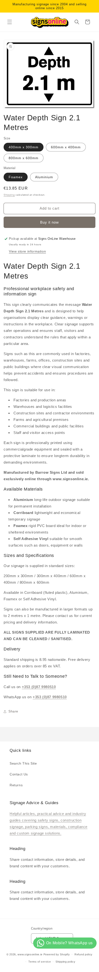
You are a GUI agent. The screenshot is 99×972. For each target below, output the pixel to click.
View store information (27, 251)
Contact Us (19, 774)
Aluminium (44, 177)
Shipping (9, 194)
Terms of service (39, 961)
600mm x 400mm (66, 147)
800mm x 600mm (23, 158)
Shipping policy (65, 961)
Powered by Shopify (56, 954)
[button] (9, 22)
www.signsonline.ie (30, 954)
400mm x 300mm (23, 147)
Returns (16, 785)
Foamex (16, 177)
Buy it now (49, 222)
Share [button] (13, 711)
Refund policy (83, 954)
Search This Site (23, 763)
